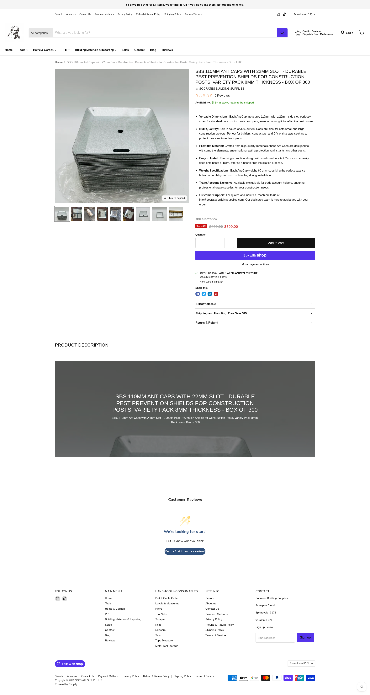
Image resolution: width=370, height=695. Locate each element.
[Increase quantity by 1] (229, 243)
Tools (22, 49)
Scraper (160, 619)
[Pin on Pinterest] (216, 294)
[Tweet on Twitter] (204, 294)
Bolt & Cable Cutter (167, 598)
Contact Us (85, 14)
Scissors (160, 629)
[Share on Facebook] (197, 294)
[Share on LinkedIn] (210, 294)
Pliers (158, 608)
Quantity (200, 234)
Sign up (305, 637)
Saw (158, 635)
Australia (303, 14)
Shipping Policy (172, 14)
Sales (125, 49)
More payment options (255, 264)
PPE (64, 49)
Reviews (167, 49)
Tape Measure (164, 640)
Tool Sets (160, 614)
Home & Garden (43, 49)
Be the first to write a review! (185, 551)
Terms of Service (193, 14)
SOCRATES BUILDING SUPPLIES (221, 88)
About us (71, 14)
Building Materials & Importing (94, 49)
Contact (139, 49)
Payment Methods (104, 14)
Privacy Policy (125, 14)
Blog (153, 49)
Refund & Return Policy (148, 14)
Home (8, 49)
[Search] (282, 32)
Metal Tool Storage (166, 645)
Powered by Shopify (66, 684)
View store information (211, 281)
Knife (158, 624)
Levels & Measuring (167, 603)
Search (58, 14)
